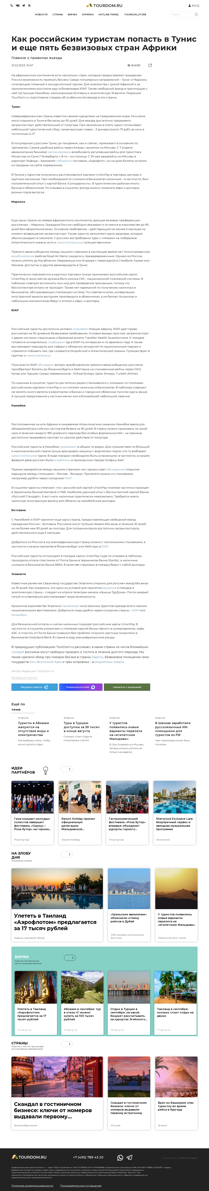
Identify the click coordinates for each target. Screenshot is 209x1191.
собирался (64, 160)
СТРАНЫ (57, 14)
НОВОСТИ (41, 14)
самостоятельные (69, 242)
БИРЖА (72, 14)
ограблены (62, 460)
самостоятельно (38, 355)
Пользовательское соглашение (80, 1185)
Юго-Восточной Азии (45, 662)
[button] (64, 769)
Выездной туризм (24, 677)
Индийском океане (109, 662)
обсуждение (115, 469)
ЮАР (68, 478)
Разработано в (180, 1158)
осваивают (80, 329)
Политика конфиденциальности (32, 1185)
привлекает (71, 606)
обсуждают (45, 364)
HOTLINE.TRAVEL (109, 14)
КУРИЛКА (88, 14)
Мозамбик (19, 615)
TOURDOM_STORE (135, 14)
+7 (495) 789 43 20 (88, 1157)
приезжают (68, 446)
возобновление (23, 256)
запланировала (59, 152)
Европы (97, 657)
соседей (17, 652)
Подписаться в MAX (77, 687)
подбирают (56, 342)
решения (109, 587)
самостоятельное (24, 455)
